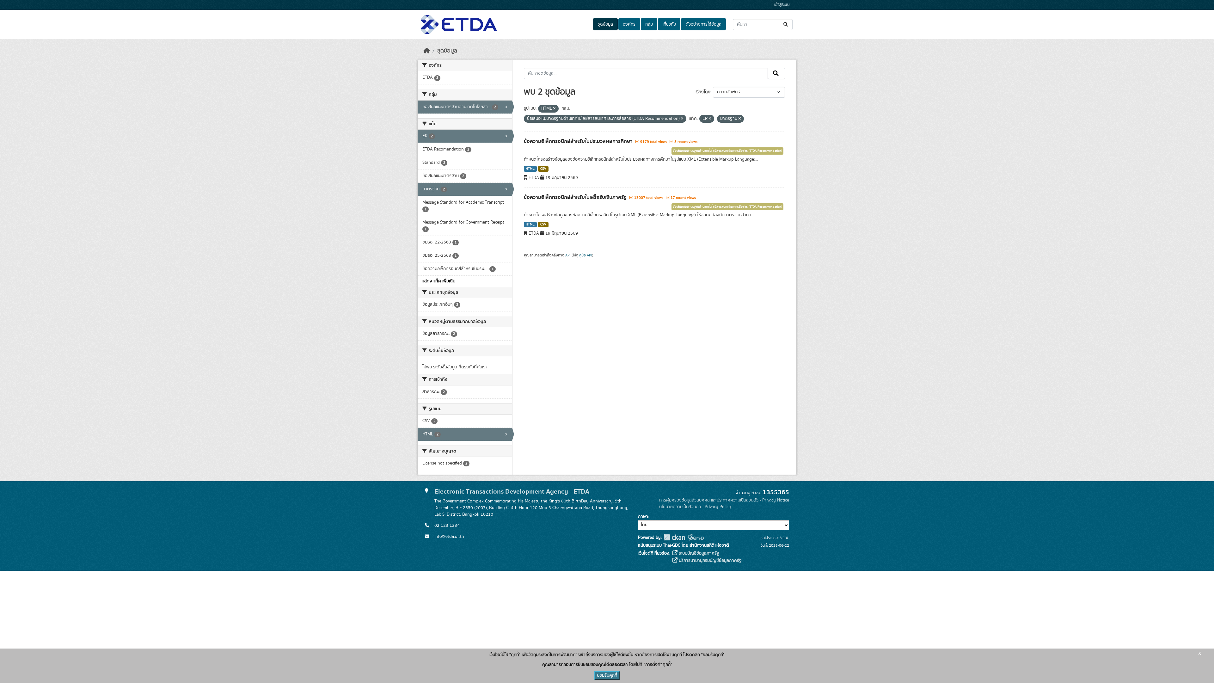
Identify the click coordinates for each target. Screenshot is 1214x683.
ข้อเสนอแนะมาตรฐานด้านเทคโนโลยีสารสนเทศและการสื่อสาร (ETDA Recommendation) (727, 151)
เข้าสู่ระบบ (782, 5)
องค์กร (629, 24)
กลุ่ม (649, 24)
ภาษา (643, 517)
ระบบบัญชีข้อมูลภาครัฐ (698, 553)
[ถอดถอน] (554, 108)
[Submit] (786, 24)
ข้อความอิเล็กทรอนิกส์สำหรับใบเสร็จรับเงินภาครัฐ (576, 197)
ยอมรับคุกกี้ (607, 675)
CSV (543, 168)
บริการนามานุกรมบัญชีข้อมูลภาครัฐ (710, 560)
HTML (530, 168)
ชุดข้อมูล (605, 24)
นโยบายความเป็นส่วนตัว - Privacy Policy (695, 507)
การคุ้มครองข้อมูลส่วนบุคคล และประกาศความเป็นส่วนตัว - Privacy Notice (724, 500)
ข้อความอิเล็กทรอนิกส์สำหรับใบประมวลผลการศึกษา (579, 141)
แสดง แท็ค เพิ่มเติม (438, 281)
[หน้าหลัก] (427, 51)
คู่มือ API (585, 255)
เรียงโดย (703, 92)
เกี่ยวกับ (669, 24)
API (568, 255)
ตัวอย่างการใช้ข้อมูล (703, 24)
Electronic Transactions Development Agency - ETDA (511, 491)
